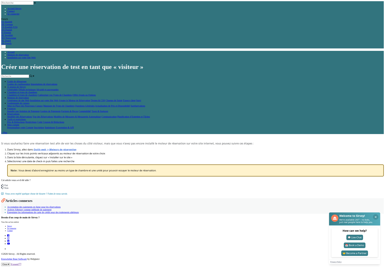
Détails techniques (27, 89)
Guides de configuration (18, 84)
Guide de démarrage (16, 81)
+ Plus (4, 132)
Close (5, 264)
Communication (109, 116)
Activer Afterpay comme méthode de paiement (29, 209)
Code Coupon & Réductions (50, 122)
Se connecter (13, 14)
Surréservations (138, 106)
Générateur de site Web (18, 100)
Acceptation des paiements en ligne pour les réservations (34, 207)
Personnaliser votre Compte (20, 127)
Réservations (13, 114)
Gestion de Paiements (50, 111)
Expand (15, 264)
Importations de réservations (44, 84)
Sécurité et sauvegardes (47, 89)
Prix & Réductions (16, 122)
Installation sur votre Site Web (21, 57)
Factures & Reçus (69, 111)
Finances (11, 108)
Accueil (11, 52)
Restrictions (31, 122)
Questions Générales (85, 106)
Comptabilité (85, 111)
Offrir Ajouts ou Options (84, 95)
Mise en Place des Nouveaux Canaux (25, 106)
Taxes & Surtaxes (99, 111)
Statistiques (50, 127)
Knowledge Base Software (14, 259)
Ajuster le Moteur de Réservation (74, 100)
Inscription (39, 127)
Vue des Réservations (43, 116)
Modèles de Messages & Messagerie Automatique (77, 116)
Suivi (138, 100)
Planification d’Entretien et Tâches (133, 116)
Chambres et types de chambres (22, 92)
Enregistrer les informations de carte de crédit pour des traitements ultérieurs (43, 212)
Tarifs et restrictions (16, 119)
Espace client (129, 100)
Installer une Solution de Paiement (23, 111)
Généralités (12, 89)
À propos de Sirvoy (16, 87)
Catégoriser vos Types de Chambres (55, 95)
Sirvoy (9, 226)
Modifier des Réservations (19, 116)
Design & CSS (98, 100)
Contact (11, 11)
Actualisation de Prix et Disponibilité (112, 106)
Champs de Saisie (114, 100)
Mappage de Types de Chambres (58, 106)
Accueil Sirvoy (14, 8)
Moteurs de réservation (18, 55)
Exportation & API (65, 127)
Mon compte (13, 125)
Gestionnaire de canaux (18, 103)
